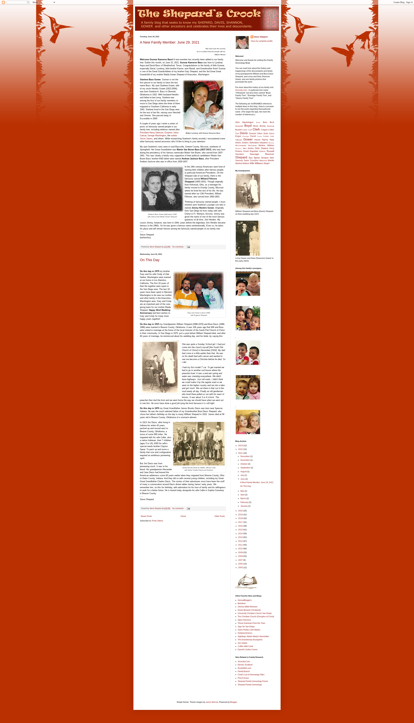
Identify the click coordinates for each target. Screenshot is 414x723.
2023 (240, 445)
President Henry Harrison (151, 132)
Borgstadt (239, 126)
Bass (265, 122)
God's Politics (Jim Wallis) (249, 630)
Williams (259, 163)
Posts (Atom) (157, 521)
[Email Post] (188, 247)
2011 (240, 545)
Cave (250, 130)
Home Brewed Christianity (249, 610)
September (245, 468)
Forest (259, 136)
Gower (248, 139)
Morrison (238, 148)
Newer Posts (146, 516)
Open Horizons (244, 620)
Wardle (271, 160)
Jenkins (245, 143)
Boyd (248, 125)
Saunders (239, 154)
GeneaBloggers (245, 600)
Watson (246, 163)
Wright (266, 163)
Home (183, 516)
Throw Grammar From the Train (251, 623)
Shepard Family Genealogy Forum (253, 681)
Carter (244, 130)
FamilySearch (244, 671)
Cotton (271, 130)
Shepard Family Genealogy (250, 685)
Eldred (271, 133)
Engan (238, 136)
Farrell (253, 136)
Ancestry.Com (244, 661)
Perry (271, 148)
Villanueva (263, 160)
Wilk (252, 163)
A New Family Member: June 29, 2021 (169, 42)
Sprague (265, 158)
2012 (240, 541)
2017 (240, 522)
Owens (264, 148)
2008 (240, 556)
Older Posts (220, 516)
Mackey (271, 143)
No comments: (178, 247)
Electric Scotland (245, 665)
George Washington (157, 135)
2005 (240, 567)
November (245, 460)
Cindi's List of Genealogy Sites (251, 674)
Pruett (246, 151)
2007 (240, 560)
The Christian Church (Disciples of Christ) (256, 616)
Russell (270, 151)
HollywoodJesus (245, 633)
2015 (240, 530)
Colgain (264, 130)
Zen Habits (242, 643)
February (244, 502)
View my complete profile (262, 41)
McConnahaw (240, 145)
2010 (240, 548)
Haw (272, 139)
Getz (272, 136)
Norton (251, 148)
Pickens (238, 151)
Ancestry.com (241, 90)
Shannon (269, 154)
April (242, 495)
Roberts (262, 151)
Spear (257, 157)
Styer (272, 158)
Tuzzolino (254, 160)
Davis (244, 133)
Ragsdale (254, 151)
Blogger (233, 702)
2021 (240, 453)
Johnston (254, 142)
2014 (240, 533)
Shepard (241, 157)
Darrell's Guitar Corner (247, 649)
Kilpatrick (264, 143)
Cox (237, 133)
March (243, 498)
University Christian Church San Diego (255, 613)
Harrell (257, 140)
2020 (240, 511)
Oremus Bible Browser (247, 607)
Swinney (239, 160)
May (242, 491)
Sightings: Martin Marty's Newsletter (253, 636)
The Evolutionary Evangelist (250, 640)
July (242, 475)
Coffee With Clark (245, 646)
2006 (240, 564)
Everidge (245, 136)
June (242, 479)
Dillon (259, 133)
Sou (251, 157)
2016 (240, 526)
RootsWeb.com (244, 668)
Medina (262, 145)
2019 (240, 514)
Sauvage (254, 154)
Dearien (252, 133)
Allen (237, 122)
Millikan (270, 145)
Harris (265, 139)
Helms (238, 143)
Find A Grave (243, 678)
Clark (256, 129)
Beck (272, 122)
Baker (258, 122)
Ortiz (257, 148)
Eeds (266, 133)
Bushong (270, 126)
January (244, 506)
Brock (255, 126)
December (245, 456)
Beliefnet (241, 603)
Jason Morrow (212, 702)
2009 (240, 552)
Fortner (266, 136)
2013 (240, 537)
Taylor (246, 160)
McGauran (252, 145)
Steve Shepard (260, 37)
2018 (240, 518)
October (244, 464)
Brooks (263, 126)
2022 (240, 449)
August (243, 471)
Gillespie (238, 140)
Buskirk (238, 130)
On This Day (149, 260)
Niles (245, 148)
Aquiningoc (248, 122)
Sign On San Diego (246, 626)
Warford (238, 163)
